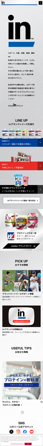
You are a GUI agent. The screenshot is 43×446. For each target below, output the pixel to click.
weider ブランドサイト (21, 246)
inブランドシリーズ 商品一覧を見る (21, 200)
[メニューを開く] (40, 3)
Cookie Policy (6, 441)
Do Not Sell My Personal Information (17, 443)
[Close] (41, 436)
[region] (21, 440)
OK (28, 443)
